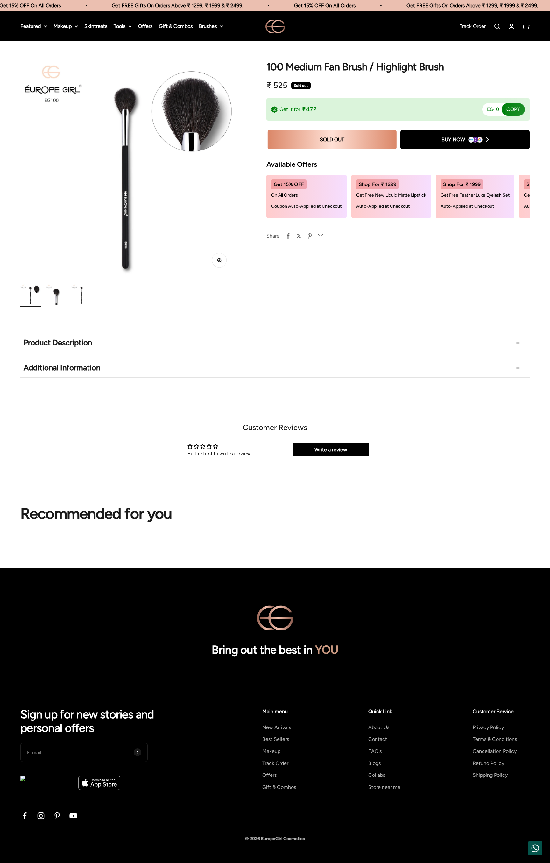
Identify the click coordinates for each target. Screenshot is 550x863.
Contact (377, 739)
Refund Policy (488, 763)
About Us (378, 727)
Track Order (275, 763)
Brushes (208, 26)
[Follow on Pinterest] (57, 815)
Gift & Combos (176, 26)
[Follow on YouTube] (73, 815)
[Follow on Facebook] (24, 815)
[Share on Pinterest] (309, 236)
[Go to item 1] (30, 295)
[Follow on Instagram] (41, 815)
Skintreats (95, 26)
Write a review (330, 450)
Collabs (376, 775)
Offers (145, 26)
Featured (30, 26)
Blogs (374, 763)
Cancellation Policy (495, 751)
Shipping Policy (490, 775)
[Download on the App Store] (99, 783)
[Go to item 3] (81, 295)
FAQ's (375, 751)
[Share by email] (320, 236)
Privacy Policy (488, 727)
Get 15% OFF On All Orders (317, 6)
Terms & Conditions (495, 739)
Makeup (62, 26)
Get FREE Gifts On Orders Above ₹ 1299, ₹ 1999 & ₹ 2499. (170, 6)
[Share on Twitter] (298, 236)
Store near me (384, 787)
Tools (119, 26)
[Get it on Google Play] (47, 783)
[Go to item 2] (56, 295)
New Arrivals (276, 727)
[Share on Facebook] (288, 236)
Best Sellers (275, 739)
